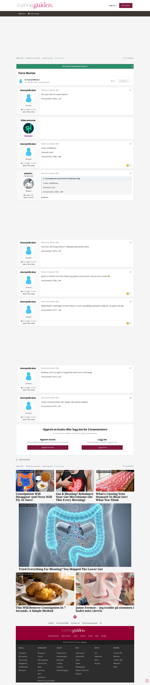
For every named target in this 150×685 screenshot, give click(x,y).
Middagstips (80, 667)
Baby (40, 667)
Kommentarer (53, 636)
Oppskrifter (80, 656)
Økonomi (22, 670)
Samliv (82, 636)
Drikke (78, 663)
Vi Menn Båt (118, 660)
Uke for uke (42, 663)
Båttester (116, 663)
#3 (130, 173)
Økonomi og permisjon (46, 681)
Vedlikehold (23, 667)
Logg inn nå (102, 447)
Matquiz (79, 674)
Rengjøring (23, 663)
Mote (97, 648)
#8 (130, 398)
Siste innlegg (34, 14)
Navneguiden (43, 660)
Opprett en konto (47, 447)
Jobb (75, 636)
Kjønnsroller (66, 636)
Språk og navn (44, 82)
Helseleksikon (62, 656)
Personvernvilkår (62, 623)
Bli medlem (126, 5)
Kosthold (60, 660)
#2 (130, 144)
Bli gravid (41, 653)
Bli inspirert (23, 656)
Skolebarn (41, 677)
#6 (130, 301)
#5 (130, 272)
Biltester (116, 656)
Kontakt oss (75, 623)
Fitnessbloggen (62, 670)
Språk (51, 623)
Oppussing (23, 660)
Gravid (40, 656)
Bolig (21, 648)
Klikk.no (84, 642)
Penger (104, 636)
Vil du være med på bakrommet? (75, 66)
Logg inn (112, 5)
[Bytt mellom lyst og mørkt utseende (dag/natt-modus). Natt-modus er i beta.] (100, 623)
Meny (22, 14)
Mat (96, 636)
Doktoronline (61, 653)
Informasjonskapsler (90, 623)
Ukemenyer (80, 653)
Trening (59, 663)
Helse (90, 636)
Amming (41, 670)
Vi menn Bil (117, 653)
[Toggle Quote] (44, 178)
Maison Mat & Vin (82, 670)
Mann (97, 660)
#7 (130, 368)
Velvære (60, 667)
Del (113, 81)
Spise (78, 660)
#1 (130, 90)
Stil (96, 653)
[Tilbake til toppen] (75, 616)
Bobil (115, 667)
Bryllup (97, 663)
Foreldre (42, 648)
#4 (130, 242)
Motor (116, 648)
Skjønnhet (98, 656)
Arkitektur (22, 653)
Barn (39, 674)
